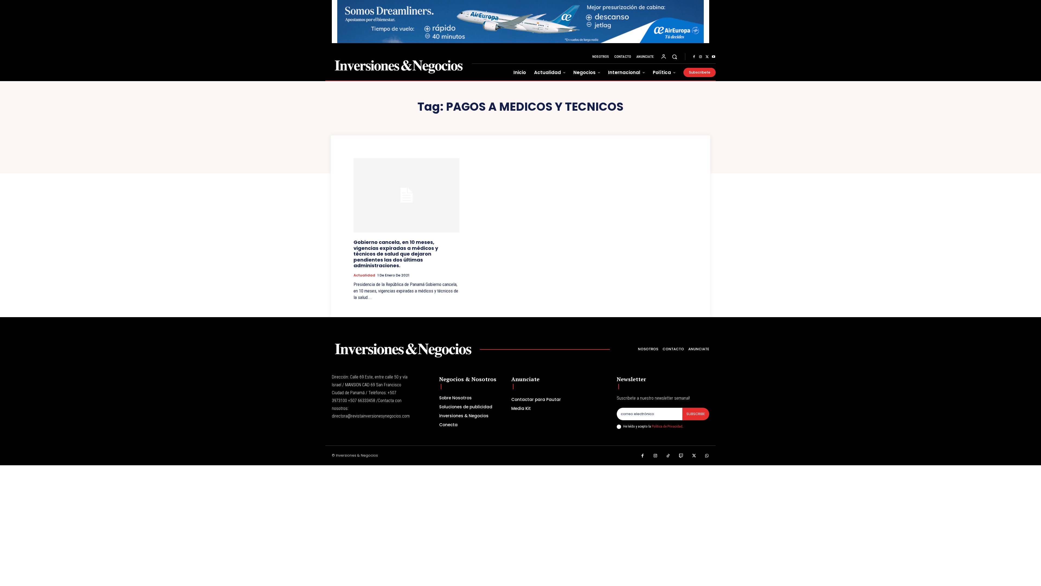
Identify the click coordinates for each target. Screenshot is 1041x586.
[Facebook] (694, 57)
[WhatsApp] (707, 456)
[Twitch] (681, 456)
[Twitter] (707, 57)
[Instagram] (700, 57)
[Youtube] (713, 57)
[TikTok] (668, 456)
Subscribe (695, 413)
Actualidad (364, 275)
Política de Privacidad (667, 426)
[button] (674, 56)
